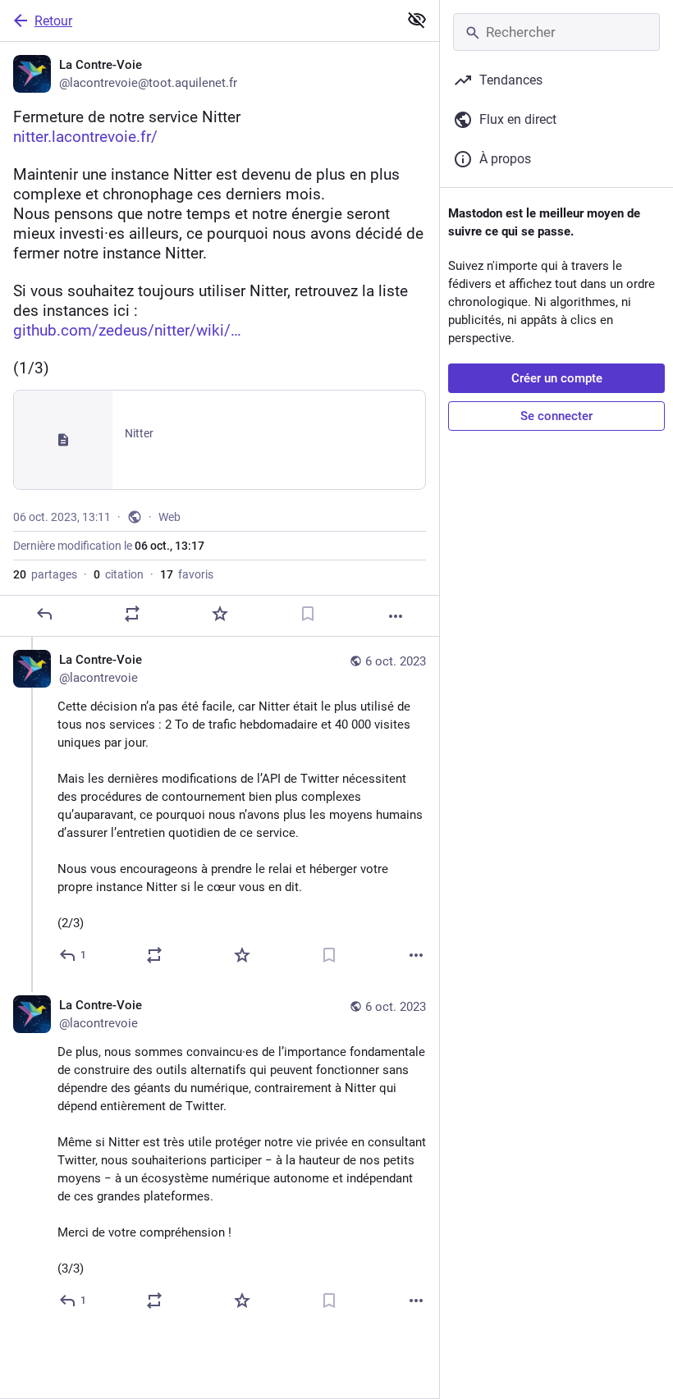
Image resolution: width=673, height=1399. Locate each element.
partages (45, 574)
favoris (186, 574)
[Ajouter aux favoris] (220, 614)
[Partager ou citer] (132, 614)
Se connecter (556, 416)
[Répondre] (44, 614)
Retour (53, 21)
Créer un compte (556, 378)
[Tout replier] (417, 19)
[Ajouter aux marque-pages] (308, 614)
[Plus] (395, 616)
